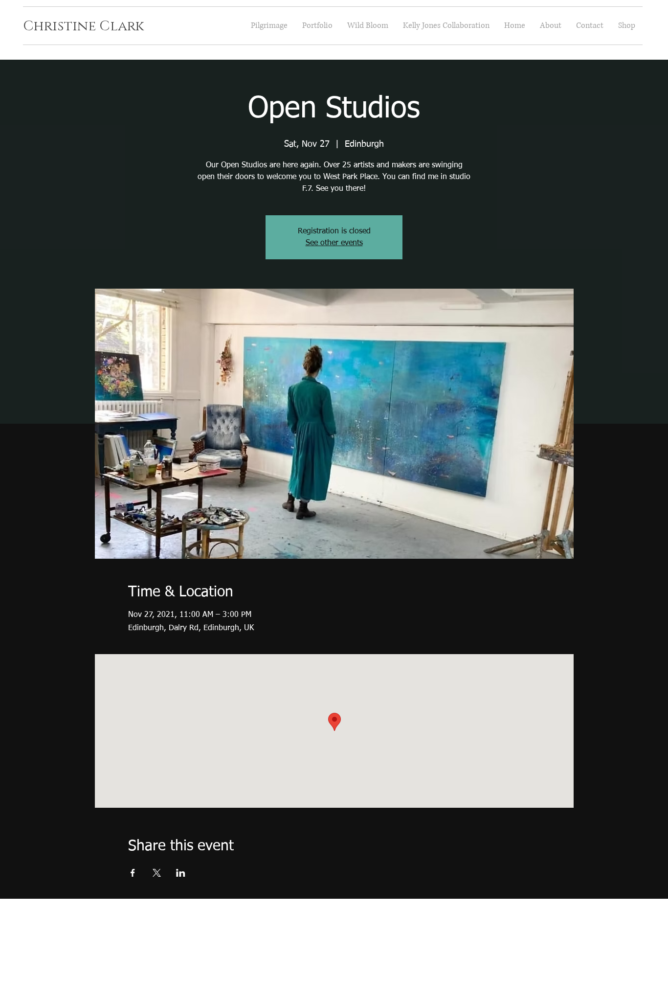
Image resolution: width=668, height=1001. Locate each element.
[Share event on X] (156, 873)
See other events (334, 243)
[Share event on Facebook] (132, 873)
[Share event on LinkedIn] (180, 873)
